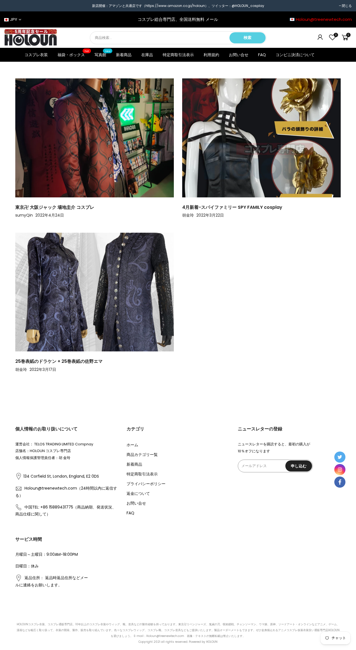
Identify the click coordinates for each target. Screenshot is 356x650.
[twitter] (339, 457)
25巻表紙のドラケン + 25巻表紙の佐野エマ (59, 361)
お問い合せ (238, 55)
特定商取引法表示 (178, 55)
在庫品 (147, 55)
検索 (247, 37)
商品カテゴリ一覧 (142, 454)
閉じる (347, 5)
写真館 (103, 53)
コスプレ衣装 (36, 55)
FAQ (262, 55)
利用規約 (211, 55)
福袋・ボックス (73, 53)
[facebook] (339, 482)
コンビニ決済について (295, 55)
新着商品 (124, 55)
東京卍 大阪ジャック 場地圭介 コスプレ (54, 207)
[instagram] (339, 469)
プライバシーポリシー (146, 484)
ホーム (132, 445)
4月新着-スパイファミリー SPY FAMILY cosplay (232, 207)
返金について (138, 493)
